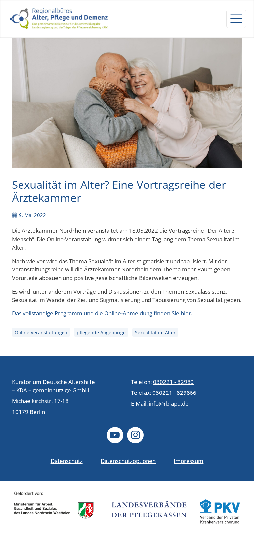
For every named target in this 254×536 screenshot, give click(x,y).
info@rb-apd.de (169, 403)
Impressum (188, 461)
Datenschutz (67, 461)
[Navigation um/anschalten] (236, 19)
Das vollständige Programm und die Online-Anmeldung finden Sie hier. (102, 313)
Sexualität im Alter (155, 332)
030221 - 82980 (173, 382)
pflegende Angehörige (101, 332)
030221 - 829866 (174, 392)
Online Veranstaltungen (41, 332)
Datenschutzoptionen (128, 461)
